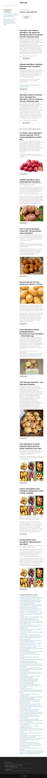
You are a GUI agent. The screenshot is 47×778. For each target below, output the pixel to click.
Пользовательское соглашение (16, 765)
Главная (5, 5)
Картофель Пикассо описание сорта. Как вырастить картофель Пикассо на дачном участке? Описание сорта (31, 98)
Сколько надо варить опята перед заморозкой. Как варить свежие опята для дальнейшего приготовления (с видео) (31, 691)
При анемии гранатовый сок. (27, 688)
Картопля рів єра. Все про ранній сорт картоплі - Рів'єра (31, 283)
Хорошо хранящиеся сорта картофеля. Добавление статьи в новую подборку (31, 491)
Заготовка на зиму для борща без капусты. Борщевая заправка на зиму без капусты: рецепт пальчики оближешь (30, 716)
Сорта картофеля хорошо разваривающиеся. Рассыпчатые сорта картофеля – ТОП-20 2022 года (31, 332)
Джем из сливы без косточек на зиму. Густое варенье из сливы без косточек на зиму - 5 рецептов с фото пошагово (31, 614)
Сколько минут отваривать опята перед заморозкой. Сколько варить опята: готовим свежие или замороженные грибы (31, 627)
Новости (10, 5)
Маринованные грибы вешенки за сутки (29, 662)
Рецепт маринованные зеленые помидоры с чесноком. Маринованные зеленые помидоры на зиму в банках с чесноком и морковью (31, 720)
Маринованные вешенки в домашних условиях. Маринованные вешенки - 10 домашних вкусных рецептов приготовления (30, 701)
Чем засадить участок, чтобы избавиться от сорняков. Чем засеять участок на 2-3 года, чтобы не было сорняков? (31, 686)
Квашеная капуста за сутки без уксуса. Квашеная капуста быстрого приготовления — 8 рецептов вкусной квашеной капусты (10, 21)
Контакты (7, 765)
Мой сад (23, 2)
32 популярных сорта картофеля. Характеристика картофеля (30, 542)
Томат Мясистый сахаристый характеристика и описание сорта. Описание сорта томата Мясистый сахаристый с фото (30, 673)
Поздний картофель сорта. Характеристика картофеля (30, 181)
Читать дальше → (26, 58)
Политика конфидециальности (11, 766)
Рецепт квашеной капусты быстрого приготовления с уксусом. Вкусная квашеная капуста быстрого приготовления (31, 740)
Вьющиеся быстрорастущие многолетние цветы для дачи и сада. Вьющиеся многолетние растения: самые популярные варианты (31, 669)
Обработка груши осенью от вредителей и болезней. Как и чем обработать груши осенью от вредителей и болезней (31, 730)
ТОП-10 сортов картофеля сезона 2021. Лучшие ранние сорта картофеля (30, 231)
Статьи (15, 5)
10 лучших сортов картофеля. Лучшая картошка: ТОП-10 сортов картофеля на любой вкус (31, 136)
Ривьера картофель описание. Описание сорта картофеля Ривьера (31, 66)
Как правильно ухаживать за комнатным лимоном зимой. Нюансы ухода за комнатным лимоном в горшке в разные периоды (31, 665)
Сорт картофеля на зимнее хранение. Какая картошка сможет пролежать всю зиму (30, 446)
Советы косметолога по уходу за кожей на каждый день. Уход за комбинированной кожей (10, 15)
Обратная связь (8, 769)
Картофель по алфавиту (26, 17)
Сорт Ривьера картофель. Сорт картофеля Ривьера (31, 383)
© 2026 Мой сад (8, 762)
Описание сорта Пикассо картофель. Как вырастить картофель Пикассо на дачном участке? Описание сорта (31, 33)
